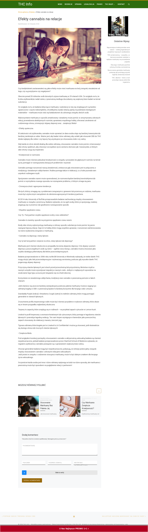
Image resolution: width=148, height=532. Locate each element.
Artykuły (32, 12)
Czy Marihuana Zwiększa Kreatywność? (88, 405)
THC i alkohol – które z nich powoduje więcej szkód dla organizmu (121, 80)
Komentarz (29, 446)
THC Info (26, 524)
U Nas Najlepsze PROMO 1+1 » (74, 528)
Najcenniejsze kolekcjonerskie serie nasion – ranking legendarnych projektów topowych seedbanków (118, 50)
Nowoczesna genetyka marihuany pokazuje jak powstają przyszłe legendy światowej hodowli (119, 72)
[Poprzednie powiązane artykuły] (94, 391)
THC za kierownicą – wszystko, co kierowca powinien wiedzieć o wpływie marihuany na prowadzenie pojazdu (118, 58)
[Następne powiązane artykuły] (99, 391)
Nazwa (26, 463)
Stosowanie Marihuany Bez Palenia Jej (46, 405)
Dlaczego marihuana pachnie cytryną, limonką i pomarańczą (120, 66)
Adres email (55, 463)
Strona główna (23, 12)
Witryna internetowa (81, 464)
